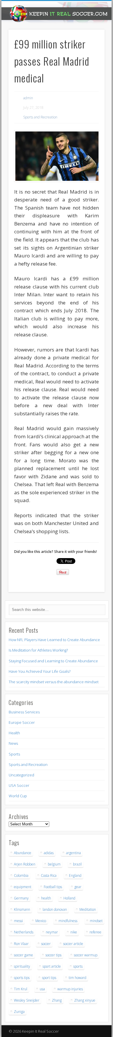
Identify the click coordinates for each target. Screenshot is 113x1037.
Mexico (40, 920)
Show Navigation (90, 52)
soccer (46, 943)
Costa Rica (49, 875)
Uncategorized (21, 775)
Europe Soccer (22, 722)
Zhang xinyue (84, 1000)
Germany (21, 898)
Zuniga (19, 1011)
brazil (77, 864)
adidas (49, 852)
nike (73, 932)
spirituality (22, 966)
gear (77, 886)
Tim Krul (20, 988)
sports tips (22, 977)
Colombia (21, 875)
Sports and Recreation (40, 117)
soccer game (23, 955)
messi (18, 920)
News (13, 743)
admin (28, 97)
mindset (96, 920)
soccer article (73, 943)
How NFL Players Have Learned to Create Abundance (54, 639)
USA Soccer (19, 785)
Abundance (22, 852)
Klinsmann (22, 909)
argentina (73, 852)
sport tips (49, 977)
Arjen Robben (24, 864)
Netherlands (23, 932)
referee (95, 932)
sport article (52, 966)
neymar (52, 932)
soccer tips (53, 955)
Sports (14, 754)
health (46, 898)
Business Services (24, 712)
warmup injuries (70, 988)
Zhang (57, 1000)
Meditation (87, 909)
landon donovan (55, 909)
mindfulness (68, 920)
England (75, 875)
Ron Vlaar (21, 943)
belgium (54, 864)
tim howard (77, 977)
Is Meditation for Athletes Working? (38, 650)
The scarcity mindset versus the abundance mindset (54, 681)
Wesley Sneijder (26, 1000)
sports (78, 966)
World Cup (18, 795)
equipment (22, 886)
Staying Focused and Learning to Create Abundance (53, 660)
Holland (69, 898)
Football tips (53, 886)
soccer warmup (85, 955)
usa (42, 988)
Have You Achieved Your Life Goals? (39, 671)
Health (14, 732)
